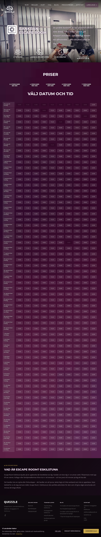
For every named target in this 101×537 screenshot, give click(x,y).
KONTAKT (80, 5)
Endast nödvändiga (72, 531)
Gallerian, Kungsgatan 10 (11, 509)
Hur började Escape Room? (68, 509)
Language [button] (91, 5)
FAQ (49, 5)
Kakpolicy (19, 534)
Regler (34, 5)
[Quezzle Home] (9, 9)
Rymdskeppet (32, 508)
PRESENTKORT (67, 5)
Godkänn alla (91, 531)
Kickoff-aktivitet (48, 515)
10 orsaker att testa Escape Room (69, 506)
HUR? (43, 5)
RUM (27, 5)
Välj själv (58, 531)
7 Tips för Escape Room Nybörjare (70, 516)
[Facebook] (5, 515)
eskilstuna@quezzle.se (90, 512)
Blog (56, 5)
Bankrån (30, 506)
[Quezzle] (10, 503)
